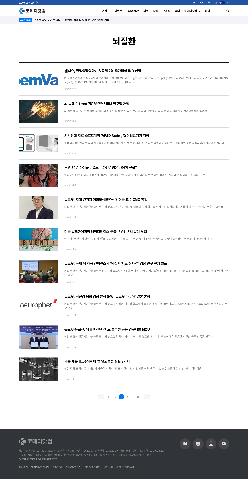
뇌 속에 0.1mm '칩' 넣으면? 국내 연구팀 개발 (96, 103)
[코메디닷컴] (198, 444)
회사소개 (23, 467)
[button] (195, 2)
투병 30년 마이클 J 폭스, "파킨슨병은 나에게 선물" (100, 167)
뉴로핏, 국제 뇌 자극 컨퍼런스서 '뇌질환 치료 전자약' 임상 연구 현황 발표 (115, 263)
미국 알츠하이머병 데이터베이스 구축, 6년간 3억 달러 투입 (105, 231)
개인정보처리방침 (40, 467)
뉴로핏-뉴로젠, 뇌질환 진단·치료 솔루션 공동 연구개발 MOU (107, 329)
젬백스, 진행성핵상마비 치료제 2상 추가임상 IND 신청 (102, 70)
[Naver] (185, 444)
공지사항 (108, 467)
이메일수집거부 (92, 467)
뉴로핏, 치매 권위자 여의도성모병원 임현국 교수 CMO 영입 (105, 199)
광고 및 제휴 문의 (125, 467)
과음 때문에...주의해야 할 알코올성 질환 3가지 (97, 361)
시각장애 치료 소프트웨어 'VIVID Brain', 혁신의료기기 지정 (106, 135)
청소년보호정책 (73, 467)
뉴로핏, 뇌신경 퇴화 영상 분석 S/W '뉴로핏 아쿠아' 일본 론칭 (107, 296)
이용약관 (57, 467)
